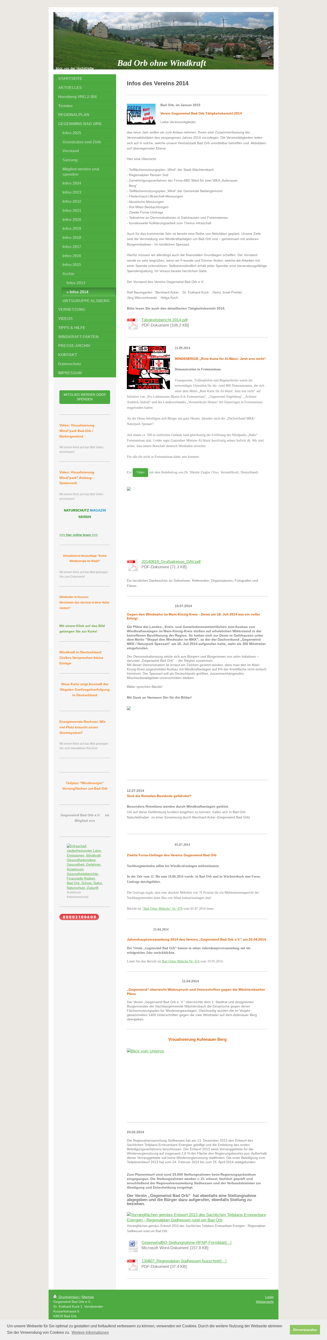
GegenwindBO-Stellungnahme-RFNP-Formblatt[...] (186, 1242)
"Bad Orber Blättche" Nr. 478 (162, 908)
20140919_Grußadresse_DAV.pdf (171, 561)
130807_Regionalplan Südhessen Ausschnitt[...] (183, 1261)
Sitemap (87, 1297)
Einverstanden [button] (305, 1330)
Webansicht (265, 1302)
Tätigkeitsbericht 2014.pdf (164, 320)
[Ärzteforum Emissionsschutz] (85, 867)
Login (269, 1297)
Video (140, 472)
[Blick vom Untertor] (197, 1081)
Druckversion (68, 1297)
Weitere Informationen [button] (90, 1332)
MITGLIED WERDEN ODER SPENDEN (85, 397)
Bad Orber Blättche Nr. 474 (180, 961)
